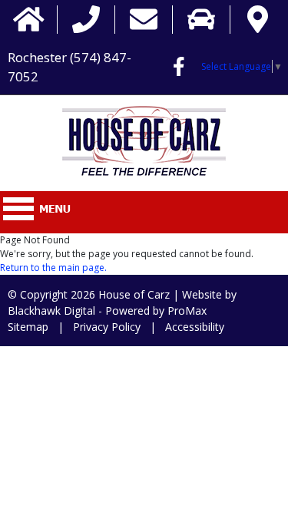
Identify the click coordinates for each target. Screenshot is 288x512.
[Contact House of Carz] (143, 19)
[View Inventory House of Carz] (201, 19)
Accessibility (194, 326)
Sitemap (28, 326)
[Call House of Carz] (86, 19)
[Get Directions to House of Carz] (257, 19)
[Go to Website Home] (29, 19)
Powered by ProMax (156, 310)
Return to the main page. (53, 267)
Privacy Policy (107, 326)
